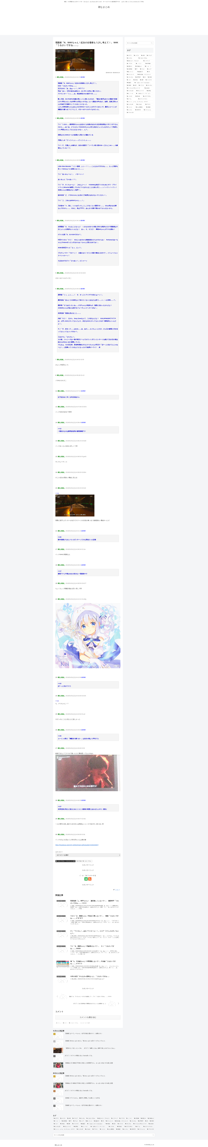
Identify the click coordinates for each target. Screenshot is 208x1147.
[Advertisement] (104, 23)
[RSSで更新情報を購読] (89, 879)
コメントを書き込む (88, 1017)
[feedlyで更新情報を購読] (86, 879)
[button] (151, 43)
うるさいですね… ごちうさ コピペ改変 (66, 861)
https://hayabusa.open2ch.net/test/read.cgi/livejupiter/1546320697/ (76, 845)
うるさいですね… (88, 861)
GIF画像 (79, 861)
